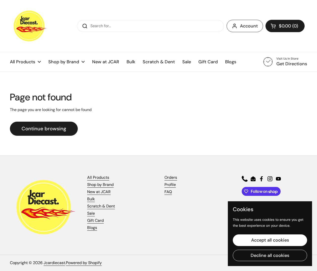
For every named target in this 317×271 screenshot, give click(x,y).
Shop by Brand (100, 184)
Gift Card (95, 220)
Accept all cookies (270, 240)
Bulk (91, 199)
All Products (98, 177)
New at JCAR (99, 191)
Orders (170, 177)
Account (249, 26)
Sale (91, 213)
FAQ (168, 191)
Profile (170, 184)
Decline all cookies (270, 255)
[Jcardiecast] (28, 26)
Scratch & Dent (101, 206)
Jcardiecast (54, 262)
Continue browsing (44, 128)
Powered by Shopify (84, 262)
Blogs (92, 227)
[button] (285, 26)
